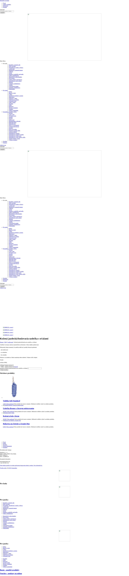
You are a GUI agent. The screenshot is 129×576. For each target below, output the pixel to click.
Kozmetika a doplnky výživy (10, 111)
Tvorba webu (3, 468)
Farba (2, 366)
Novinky (5, 141)
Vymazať (16, 366)
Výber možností (10, 404)
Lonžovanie (10, 342)
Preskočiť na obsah (4, 0)
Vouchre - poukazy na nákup (11, 573)
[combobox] (7, 11)
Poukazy (5, 142)
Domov (2, 342)
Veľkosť (2, 365)
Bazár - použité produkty (9, 570)
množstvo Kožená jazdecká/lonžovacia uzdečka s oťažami (13, 368)
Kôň (5, 342)
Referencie (5, 279)
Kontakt (5, 281)
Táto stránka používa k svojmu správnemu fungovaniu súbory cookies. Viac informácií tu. (21, 465)
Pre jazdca (5, 90)
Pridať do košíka (4, 369)
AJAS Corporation (12, 468)
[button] (64, 61)
